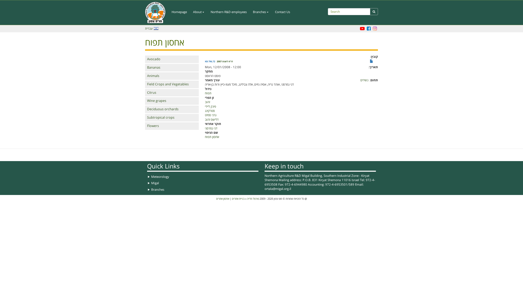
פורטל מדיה (253, 198)
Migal (155, 183)
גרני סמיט (210, 115)
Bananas (153, 68)
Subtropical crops (160, 118)
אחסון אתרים (222, 198)
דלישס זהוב (212, 119)
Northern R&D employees (229, 12)
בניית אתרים (238, 198)
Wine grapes (156, 101)
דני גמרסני (211, 128)
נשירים (364, 80)
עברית (149, 28)
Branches (260, 12)
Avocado (153, 59)
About (197, 12)
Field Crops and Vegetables (168, 84)
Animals (153, 76)
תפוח (208, 93)
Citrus (151, 93)
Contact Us (282, 12)
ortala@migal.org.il (278, 189)
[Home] (157, 12)
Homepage (179, 12)
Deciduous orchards (163, 109)
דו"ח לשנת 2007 (225, 61)
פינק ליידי (210, 106)
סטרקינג (210, 111)
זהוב (207, 102)
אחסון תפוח (212, 137)
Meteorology (160, 177)
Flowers (153, 126)
